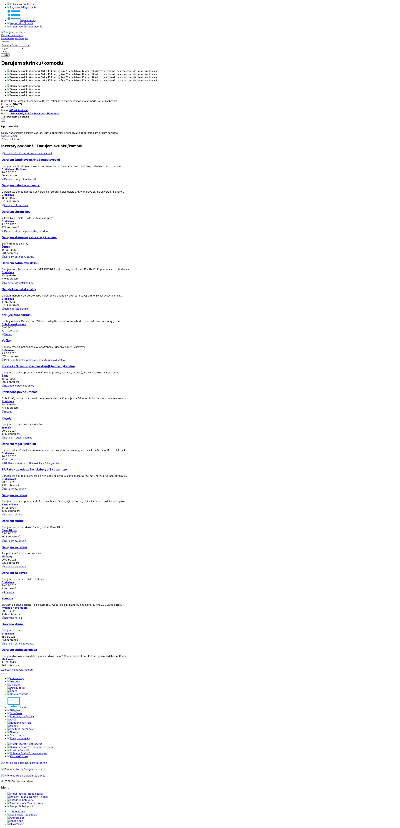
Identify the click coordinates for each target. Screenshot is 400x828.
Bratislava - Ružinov (14, 169)
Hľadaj (5, 55)
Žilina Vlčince (10, 504)
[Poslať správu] (6, 673)
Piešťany (7, 556)
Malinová (7, 659)
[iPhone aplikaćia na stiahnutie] (23, 769)
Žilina (5, 375)
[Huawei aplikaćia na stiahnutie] (23, 775)
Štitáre (6, 246)
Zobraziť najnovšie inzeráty (17, 669)
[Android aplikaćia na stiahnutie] (24, 762)
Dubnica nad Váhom (14, 324)
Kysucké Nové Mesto (15, 607)
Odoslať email (9, 135)
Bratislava (8, 194)
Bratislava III (9, 478)
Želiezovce (8, 350)
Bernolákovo (9, 530)
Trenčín (6, 427)
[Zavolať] (2, 673)
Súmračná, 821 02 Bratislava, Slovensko (35, 113)
